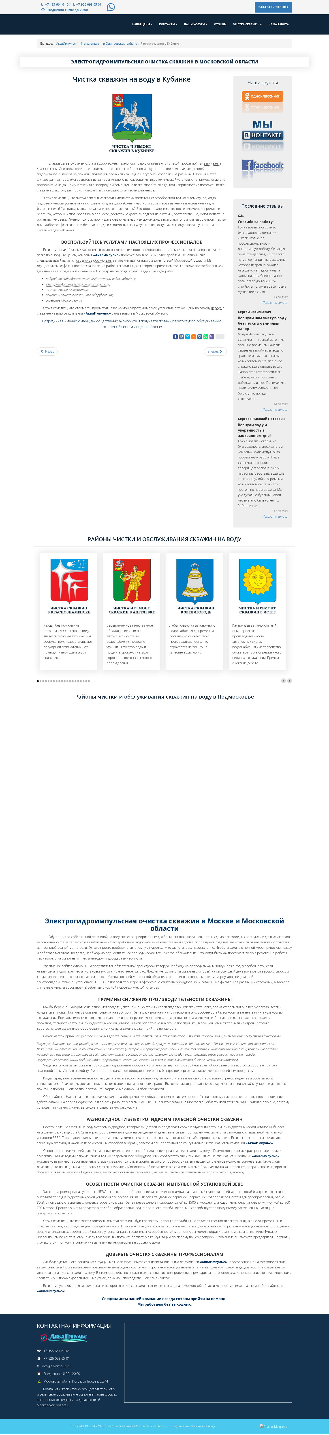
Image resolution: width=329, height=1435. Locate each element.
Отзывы (220, 24)
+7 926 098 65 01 (88, 4)
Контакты (167, 24)
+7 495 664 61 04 (57, 4)
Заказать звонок (273, 7)
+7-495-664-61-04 (56, 1351)
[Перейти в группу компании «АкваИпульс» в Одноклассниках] (263, 102)
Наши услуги (194, 24)
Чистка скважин (246, 24)
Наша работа (279, 24)
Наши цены (141, 24)
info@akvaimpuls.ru (56, 1366)
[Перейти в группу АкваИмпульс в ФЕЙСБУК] (263, 169)
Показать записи (275, 302)
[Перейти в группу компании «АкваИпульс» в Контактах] (262, 135)
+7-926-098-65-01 (56, 1358)
